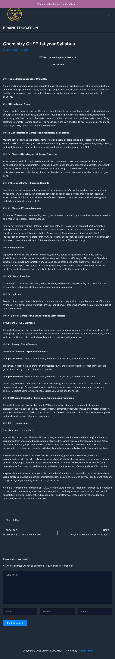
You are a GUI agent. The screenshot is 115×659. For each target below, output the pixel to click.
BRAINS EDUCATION (20, 28)
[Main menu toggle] (109, 16)
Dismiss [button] (74, 4)
